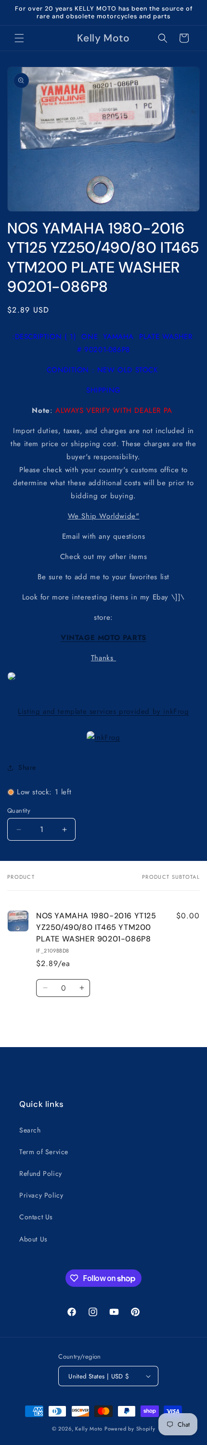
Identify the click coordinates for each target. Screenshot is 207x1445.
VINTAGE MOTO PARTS (103, 637)
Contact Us (36, 1217)
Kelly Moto (89, 1428)
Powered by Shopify (129, 1428)
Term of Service (43, 1152)
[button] (19, 38)
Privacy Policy (41, 1195)
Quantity (18, 810)
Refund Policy (40, 1173)
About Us (33, 1239)
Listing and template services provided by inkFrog (103, 711)
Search (30, 1130)
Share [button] (27, 767)
